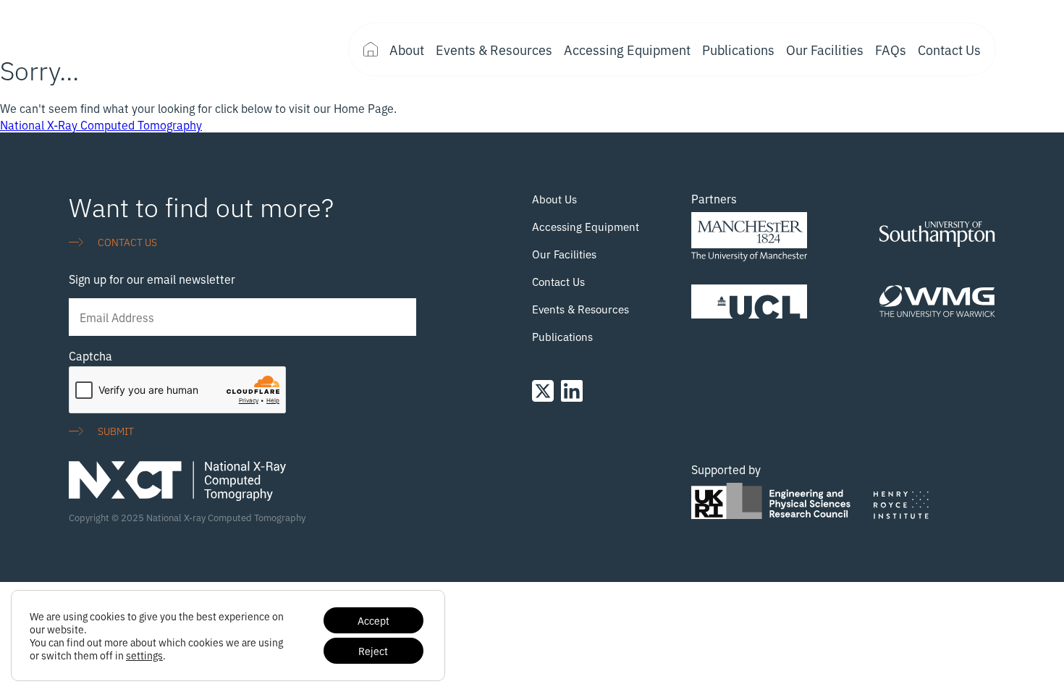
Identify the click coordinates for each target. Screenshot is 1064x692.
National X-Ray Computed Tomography (101, 124)
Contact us (127, 241)
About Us (554, 198)
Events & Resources (494, 49)
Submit (116, 430)
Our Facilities (825, 49)
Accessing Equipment (627, 49)
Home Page (370, 49)
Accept (373, 620)
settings (144, 655)
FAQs (890, 49)
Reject (373, 650)
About (406, 49)
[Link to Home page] (177, 49)
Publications (738, 49)
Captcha (90, 355)
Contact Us (949, 49)
